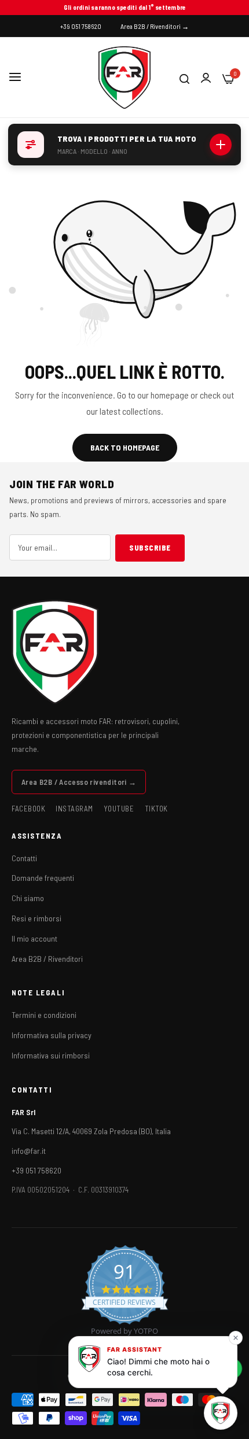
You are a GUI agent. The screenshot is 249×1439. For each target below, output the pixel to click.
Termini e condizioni (44, 1015)
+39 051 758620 (36, 1170)
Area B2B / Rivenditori (47, 959)
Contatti (24, 858)
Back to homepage (124, 447)
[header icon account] (206, 78)
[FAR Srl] (124, 77)
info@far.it (29, 1151)
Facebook (28, 808)
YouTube (119, 808)
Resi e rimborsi (36, 918)
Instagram (74, 808)
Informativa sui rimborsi (51, 1055)
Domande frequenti (43, 878)
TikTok (156, 808)
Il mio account (34, 938)
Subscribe (150, 547)
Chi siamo (28, 898)
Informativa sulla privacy (51, 1035)
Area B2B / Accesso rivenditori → (78, 782)
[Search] (184, 77)
